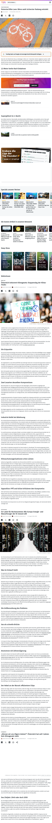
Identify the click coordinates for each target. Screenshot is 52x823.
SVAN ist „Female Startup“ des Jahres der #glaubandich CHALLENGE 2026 (19, 204)
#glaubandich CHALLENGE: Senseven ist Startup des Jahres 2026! (7, 205)
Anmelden (34, 85)
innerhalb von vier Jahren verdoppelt (41, 616)
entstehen (26, 122)
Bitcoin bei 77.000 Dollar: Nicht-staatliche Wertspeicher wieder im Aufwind (18, 238)
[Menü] (50, 2)
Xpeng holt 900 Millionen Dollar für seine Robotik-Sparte (6, 237)
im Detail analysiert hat (29, 345)
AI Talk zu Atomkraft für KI (18, 671)
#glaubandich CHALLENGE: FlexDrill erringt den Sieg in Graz (43, 204)
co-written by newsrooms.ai (20, 287)
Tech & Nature (11, 2)
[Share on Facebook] (2, 15)
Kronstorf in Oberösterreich (34, 644)
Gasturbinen (19, 631)
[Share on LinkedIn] (9, 15)
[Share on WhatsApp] (13, 15)
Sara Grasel (5, 11)
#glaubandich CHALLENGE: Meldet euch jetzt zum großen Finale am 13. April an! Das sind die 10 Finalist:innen (31, 207)
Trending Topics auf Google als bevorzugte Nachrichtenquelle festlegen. (24, 54)
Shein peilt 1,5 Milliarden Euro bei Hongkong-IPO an (30, 236)
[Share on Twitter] (5, 15)
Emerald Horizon (34, 667)
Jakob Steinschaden (7, 287)
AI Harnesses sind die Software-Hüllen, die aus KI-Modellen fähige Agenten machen (42, 238)
